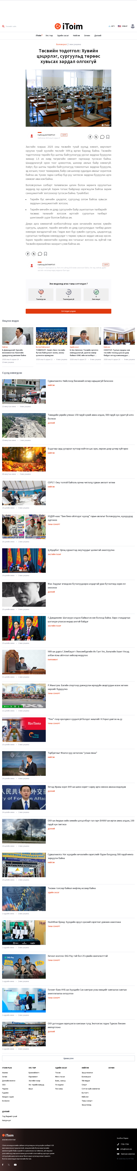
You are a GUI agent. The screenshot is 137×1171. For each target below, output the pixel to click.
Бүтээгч (85, 1092)
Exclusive (5, 1101)
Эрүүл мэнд (86, 1105)
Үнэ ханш (59, 1088)
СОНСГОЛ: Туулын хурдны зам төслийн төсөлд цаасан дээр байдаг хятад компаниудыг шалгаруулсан (117, 354)
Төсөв (57, 1072)
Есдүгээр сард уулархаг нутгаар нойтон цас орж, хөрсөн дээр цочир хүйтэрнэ (88, 448)
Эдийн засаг (63, 35)
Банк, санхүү (60, 1080)
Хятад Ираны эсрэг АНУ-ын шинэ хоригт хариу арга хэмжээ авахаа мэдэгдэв (87, 787)
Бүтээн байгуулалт (43, 347)
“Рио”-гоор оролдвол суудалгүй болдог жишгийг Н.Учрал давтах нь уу (85, 719)
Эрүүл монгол (87, 1072)
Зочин (87, 35)
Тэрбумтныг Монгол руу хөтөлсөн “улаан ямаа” (72, 753)
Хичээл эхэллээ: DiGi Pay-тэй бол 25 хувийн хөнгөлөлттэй (78, 956)
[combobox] (20, 26)
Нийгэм (76, 35)
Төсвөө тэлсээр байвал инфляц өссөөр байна (72, 888)
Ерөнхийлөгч (34, 1072)
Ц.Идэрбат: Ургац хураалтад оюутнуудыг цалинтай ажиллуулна (81, 550)
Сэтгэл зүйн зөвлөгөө (91, 1088)
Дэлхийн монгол (8, 1080)
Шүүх (31, 1088)
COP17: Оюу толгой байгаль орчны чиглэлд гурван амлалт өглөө (81, 482)
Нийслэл (107, 347)
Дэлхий (97, 35)
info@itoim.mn (126, 1149)
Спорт (84, 1084)
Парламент (53, 659)
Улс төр (49, 35)
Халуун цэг (6, 1120)
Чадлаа (5, 1088)
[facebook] (90, 136)
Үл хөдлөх (59, 1084)
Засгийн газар (54, 554)
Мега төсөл (60, 1076)
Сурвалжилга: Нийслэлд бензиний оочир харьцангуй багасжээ (80, 381)
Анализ (5, 1072)
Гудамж (5, 1092)
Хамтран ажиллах (128, 1154)
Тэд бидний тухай (9, 1116)
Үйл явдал (86, 1080)
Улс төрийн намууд (36, 1084)
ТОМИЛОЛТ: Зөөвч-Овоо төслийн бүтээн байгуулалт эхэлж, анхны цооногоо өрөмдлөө (50, 353)
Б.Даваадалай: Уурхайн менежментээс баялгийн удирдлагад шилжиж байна (14, 353)
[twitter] (96, 136)
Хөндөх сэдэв (8, 1097)
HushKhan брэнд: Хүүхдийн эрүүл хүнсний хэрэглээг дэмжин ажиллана (84, 922)
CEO (3, 1084)
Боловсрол (86, 1076)
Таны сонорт (54, 524)
